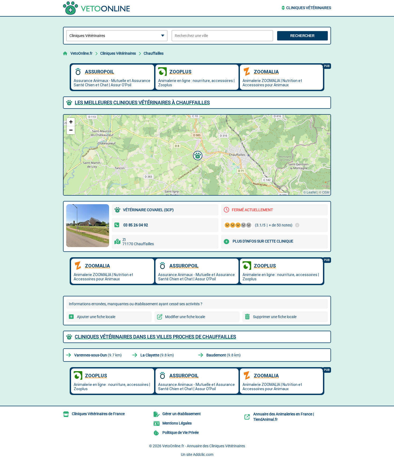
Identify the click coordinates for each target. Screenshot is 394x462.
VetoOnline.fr (81, 53)
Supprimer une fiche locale (274, 317)
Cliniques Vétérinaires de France (98, 414)
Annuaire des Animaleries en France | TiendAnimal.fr (283, 417)
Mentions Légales (177, 423)
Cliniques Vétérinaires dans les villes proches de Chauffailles (155, 337)
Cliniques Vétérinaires (308, 8)
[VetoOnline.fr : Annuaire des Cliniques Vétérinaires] (96, 8)
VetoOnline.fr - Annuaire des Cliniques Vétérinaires (203, 446)
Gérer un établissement (181, 414)
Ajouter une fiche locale (96, 317)
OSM (325, 192)
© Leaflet (310, 192)
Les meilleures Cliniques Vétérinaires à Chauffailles (142, 102)
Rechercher (302, 36)
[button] (197, 155)
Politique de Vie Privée (180, 432)
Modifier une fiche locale (185, 317)
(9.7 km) (98, 355)
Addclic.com (203, 454)
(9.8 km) (157, 355)
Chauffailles (153, 53)
